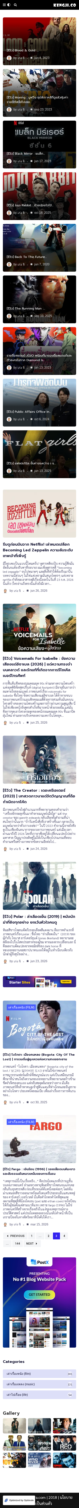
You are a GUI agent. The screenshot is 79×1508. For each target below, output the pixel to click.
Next (30, 1243)
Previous (17, 1235)
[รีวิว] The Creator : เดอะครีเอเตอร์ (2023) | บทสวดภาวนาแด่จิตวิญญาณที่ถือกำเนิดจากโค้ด (39, 796)
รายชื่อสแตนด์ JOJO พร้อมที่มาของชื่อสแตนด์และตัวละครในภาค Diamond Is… (39, 357)
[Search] (15, 4)
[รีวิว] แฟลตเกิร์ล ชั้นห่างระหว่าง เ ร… (31, 463)
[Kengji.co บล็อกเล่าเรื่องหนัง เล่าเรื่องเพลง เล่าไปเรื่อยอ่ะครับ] (64, 5)
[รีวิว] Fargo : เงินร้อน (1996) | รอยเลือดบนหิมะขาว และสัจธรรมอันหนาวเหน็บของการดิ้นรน (39, 1171)
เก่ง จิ (21, 58)
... (40, 1235)
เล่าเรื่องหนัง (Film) (21, 1007)
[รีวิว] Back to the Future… (27, 257)
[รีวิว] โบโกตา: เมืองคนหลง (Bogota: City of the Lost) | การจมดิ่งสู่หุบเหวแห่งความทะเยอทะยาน (39, 1057)
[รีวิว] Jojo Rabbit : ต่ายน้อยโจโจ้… (30, 205)
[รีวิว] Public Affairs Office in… (29, 412)
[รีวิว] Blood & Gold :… (23, 50)
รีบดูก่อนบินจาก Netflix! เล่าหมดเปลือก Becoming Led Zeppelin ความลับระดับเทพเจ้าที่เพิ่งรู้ (38, 550)
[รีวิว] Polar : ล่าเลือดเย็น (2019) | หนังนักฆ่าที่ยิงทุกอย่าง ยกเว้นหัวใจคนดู (39, 919)
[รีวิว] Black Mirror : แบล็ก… (26, 153)
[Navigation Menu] (4, 5)
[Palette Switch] (8, 4)
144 (17, 1243)
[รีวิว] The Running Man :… (26, 308)
